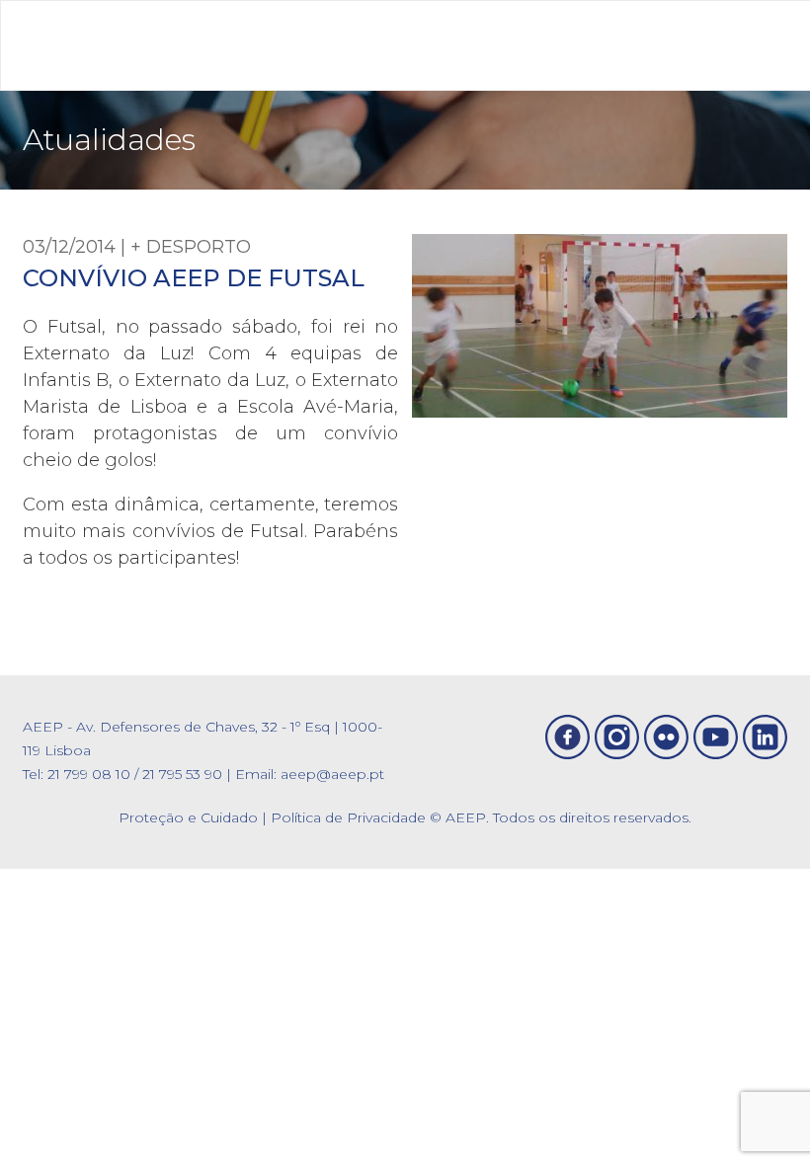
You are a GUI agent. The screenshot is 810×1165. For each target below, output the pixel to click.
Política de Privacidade (348, 817)
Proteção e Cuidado (188, 817)
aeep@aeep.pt (332, 774)
